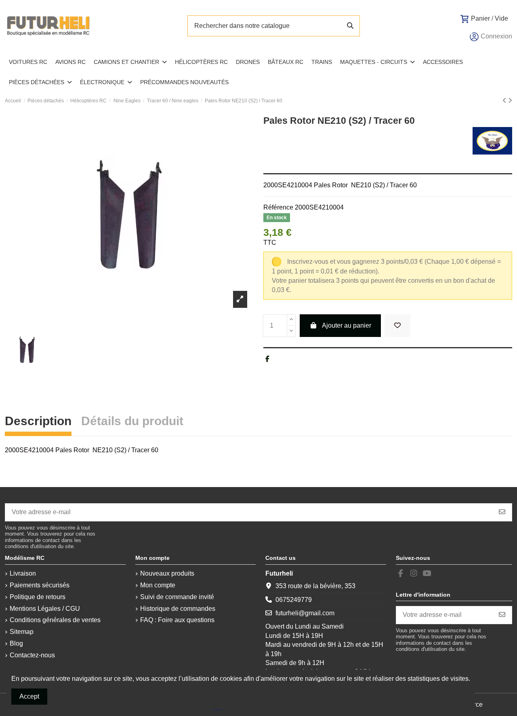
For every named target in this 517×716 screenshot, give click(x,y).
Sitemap (22, 631)
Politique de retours (37, 596)
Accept (29, 696)
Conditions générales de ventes (55, 619)
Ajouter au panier (346, 325)
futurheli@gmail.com (304, 613)
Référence (278, 207)
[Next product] (510, 100)
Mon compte (157, 585)
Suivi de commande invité (177, 596)
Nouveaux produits (167, 573)
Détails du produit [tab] (132, 422)
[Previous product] (505, 100)
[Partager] (267, 359)
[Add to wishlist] (397, 325)
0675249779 (293, 599)
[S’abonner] (502, 512)
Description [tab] (38, 422)
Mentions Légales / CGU (45, 608)
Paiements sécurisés (39, 585)
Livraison (23, 573)
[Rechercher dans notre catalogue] (350, 25)
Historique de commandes (177, 608)
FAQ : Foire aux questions (177, 619)
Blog (16, 643)
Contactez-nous (32, 655)
